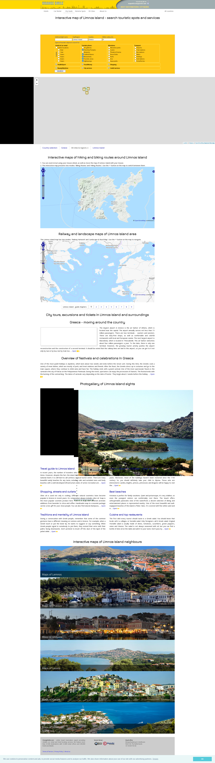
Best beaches (118, 491)
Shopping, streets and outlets (58, 491)
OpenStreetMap (199, 143)
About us (67, 752)
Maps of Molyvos (52, 637)
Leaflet (185, 143)
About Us (103, 11)
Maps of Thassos (52, 605)
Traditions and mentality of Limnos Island (64, 514)
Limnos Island (98, 148)
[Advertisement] (107, 27)
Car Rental (57, 11)
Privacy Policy (59, 752)
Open (74, 351)
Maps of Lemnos (52, 574)
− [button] (37, 83)
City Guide (69, 11)
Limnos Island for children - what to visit (133, 468)
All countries (169, 11)
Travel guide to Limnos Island (57, 468)
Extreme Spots (80, 11)
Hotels (46, 11)
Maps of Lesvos (51, 668)
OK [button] (202, 759)
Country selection (49, 148)
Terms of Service (48, 752)
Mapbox (191, 143)
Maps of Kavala (51, 699)
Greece (64, 148)
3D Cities (91, 11)
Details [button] (155, 759)
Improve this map (209, 143)
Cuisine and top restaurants (126, 514)
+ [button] (37, 80)
